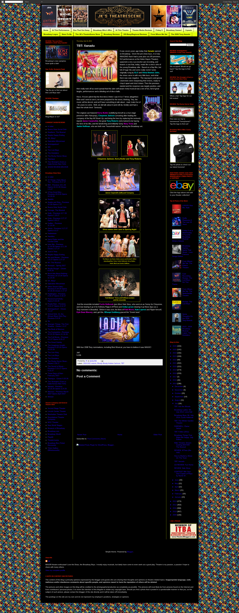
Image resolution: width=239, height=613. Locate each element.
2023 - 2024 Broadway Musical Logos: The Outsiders (187, 331)
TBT (122, 363)
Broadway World (54, 434)
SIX (49, 147)
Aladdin (51, 199)
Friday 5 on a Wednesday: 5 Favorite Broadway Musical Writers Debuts (182, 236)
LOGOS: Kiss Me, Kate (187, 206)
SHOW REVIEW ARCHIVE (58, 167)
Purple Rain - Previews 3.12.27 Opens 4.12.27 (57, 305)
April (177, 487)
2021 (175, 363)
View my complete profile (55, 570)
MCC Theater (53, 422)
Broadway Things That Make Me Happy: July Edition (183, 437)
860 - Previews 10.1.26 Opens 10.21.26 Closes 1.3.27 (57, 187)
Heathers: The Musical (56, 132)
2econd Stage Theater (56, 408)
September (179, 397)
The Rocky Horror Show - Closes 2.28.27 (58, 362)
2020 (175, 366)
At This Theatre (122, 30)
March (177, 490)
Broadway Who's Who (102, 30)
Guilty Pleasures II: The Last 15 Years (187, 221)
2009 (175, 515)
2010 (175, 511)
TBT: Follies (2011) (181, 432)
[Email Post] (102, 361)
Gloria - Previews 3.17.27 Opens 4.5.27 (58, 229)
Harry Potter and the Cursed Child (56, 240)
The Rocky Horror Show (57, 156)
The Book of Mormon (56, 329)
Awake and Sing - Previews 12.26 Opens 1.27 (58, 203)
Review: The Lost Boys (187, 303)
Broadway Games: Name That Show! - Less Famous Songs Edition (182, 251)
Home (45, 30)
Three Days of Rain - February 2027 (56, 374)
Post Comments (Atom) (96, 439)
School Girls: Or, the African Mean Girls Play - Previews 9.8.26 (57, 316)
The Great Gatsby (55, 342)
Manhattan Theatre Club (57, 414)
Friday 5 (159, 30)
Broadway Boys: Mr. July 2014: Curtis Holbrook (184, 416)
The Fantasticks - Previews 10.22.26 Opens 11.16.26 (58, 333)
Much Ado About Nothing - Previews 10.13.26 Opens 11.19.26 (58, 275)
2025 (175, 349)
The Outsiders (53, 153)
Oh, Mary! (52, 138)
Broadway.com (53, 431)
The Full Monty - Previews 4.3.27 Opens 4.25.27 (58, 338)
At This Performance (60, 30)
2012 (175, 505)
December (179, 386)
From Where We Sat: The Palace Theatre (187, 264)
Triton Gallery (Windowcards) (54, 449)
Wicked (50, 397)
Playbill (50, 437)
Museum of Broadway (56, 428)
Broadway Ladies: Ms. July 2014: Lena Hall (183, 411)
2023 (175, 356)
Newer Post (81, 435)
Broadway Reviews (112, 34)
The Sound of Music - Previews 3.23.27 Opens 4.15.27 (57, 368)
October (178, 393)
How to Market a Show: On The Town (183, 457)
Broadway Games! (174, 30)
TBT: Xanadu (179, 461)
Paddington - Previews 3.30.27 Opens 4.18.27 (57, 295)
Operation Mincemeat (56, 141)
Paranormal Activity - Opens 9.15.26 (56, 300)
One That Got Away (81, 30)
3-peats (188, 30)
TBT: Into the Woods (182, 406)
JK (49, 561)
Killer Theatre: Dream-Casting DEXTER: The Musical (183, 445)
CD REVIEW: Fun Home (183, 465)
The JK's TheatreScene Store (87, 34)
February (178, 494)
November (179, 390)
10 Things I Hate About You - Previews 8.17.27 (57, 181)
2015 (175, 380)
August (178, 400)
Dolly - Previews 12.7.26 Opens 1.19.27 (57, 214)
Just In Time (52, 252)
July (176, 403)
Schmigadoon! (53, 144)
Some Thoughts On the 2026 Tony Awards (187, 317)
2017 (175, 377)
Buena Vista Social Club (57, 129)
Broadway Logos (51, 34)
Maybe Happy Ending (56, 135)
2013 (175, 501)
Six (49, 321)
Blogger (130, 552)
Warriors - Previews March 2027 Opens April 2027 (58, 393)
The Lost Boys (53, 150)
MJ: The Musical (54, 263)
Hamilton (51, 236)
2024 (175, 353)
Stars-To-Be (67, 34)
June (177, 480)
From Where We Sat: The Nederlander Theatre (187, 292)
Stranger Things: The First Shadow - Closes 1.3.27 (58, 325)
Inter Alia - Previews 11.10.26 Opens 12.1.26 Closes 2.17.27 (57, 246)
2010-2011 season (89, 363)
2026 (175, 346)
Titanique (51, 159)
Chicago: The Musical (56, 210)
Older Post (157, 435)
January (178, 497)
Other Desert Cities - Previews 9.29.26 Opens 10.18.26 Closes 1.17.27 (57, 289)
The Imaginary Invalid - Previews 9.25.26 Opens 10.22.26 (57, 347)
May (177, 483)
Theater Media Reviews (142, 30)
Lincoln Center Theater (57, 411)
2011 (175, 508)
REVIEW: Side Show (182, 468)
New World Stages (55, 425)
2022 (175, 360)
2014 (175, 383)
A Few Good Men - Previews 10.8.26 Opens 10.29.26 (57, 194)
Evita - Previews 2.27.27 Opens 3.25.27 (57, 219)
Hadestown (52, 233)
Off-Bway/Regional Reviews (135, 34)
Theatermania (53, 440)
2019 (175, 370)
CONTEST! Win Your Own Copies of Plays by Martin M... (183, 474)
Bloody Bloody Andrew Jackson (108, 363)
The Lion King (53, 352)
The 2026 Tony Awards (180, 34)
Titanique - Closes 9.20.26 (58, 379)
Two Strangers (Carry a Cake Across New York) (57, 163)
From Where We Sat (159, 34)
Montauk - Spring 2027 (57, 266)
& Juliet (50, 126)
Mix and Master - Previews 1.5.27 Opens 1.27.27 (58, 258)
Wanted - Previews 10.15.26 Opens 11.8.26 (57, 387)
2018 (175, 373)
